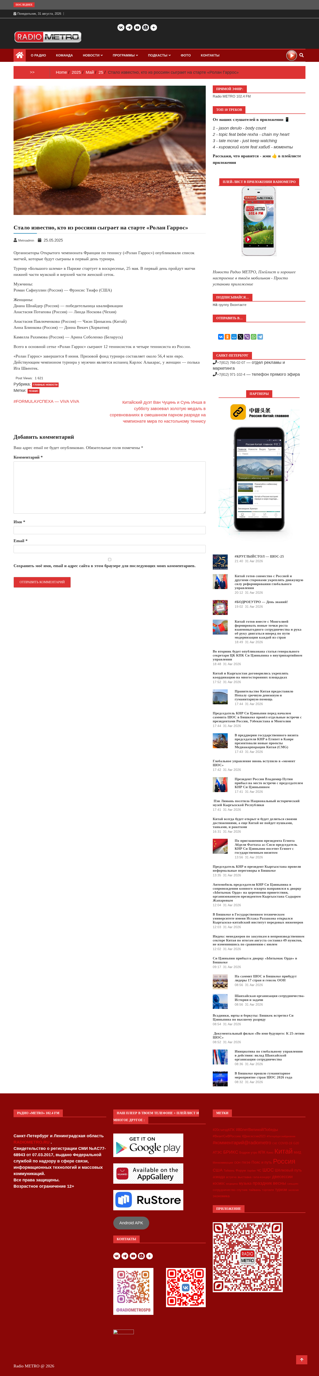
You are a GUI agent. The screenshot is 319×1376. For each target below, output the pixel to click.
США (218, 1170)
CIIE (274, 1143)
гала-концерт (262, 1177)
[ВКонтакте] (221, 337)
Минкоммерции (223, 1162)
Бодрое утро (248, 1152)
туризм (281, 1189)
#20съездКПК (224, 1130)
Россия (284, 1161)
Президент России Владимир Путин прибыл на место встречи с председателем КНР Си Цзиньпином (269, 783)
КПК (261, 1152)
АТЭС (217, 1152)
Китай (283, 1151)
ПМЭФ (246, 1162)
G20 (296, 1143)
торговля (268, 1190)
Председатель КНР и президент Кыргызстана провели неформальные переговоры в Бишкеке (257, 868)
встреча (231, 1177)
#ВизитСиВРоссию (227, 1136)
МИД (297, 1152)
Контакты (210, 55)
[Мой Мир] (234, 337)
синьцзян (292, 1183)
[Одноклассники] (227, 337)
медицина (232, 1183)
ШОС (268, 1169)
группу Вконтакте (232, 305)
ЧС (259, 1170)
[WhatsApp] (253, 337)
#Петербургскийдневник (281, 1136)
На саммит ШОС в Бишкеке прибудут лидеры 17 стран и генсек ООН (266, 978)
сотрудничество (224, 1190)
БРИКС (230, 1152)
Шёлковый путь (288, 1170)
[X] (240, 337)
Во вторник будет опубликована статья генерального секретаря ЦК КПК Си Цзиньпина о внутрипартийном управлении (257, 655)
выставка (245, 1177)
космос (219, 1183)
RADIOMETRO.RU (32, 1142)
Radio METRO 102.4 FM (232, 96)
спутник (242, 1190)
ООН (237, 1162)
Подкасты (157, 55)
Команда (64, 55)
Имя (19, 522)
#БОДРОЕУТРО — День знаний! (261, 602)
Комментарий (28, 457)
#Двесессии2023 (254, 1136)
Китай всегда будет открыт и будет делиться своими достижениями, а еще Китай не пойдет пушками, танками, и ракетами (255, 823)
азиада (219, 1177)
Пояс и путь (262, 1162)
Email (21, 540)
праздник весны (269, 1183)
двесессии (282, 1176)
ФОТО (186, 55)
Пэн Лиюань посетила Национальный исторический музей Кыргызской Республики (256, 803)
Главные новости (45, 384)
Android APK (131, 1223)
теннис (33, 391)
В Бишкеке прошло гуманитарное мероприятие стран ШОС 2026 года (263, 1075)
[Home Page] (20, 56)
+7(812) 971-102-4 (231, 374)
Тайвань (229, 1170)
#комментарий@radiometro (242, 1142)
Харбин (251, 1170)
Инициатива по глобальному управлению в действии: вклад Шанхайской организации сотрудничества (269, 1055)
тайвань (255, 1190)
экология (293, 1190)
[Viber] (247, 337)
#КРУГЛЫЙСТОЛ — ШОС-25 (259, 556)
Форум (241, 1170)
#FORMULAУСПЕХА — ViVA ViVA (46, 401)
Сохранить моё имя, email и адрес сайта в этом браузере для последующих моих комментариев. (105, 565)
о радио (38, 55)
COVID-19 (285, 1143)
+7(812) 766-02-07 (231, 363)
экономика (221, 1196)
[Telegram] (260, 337)
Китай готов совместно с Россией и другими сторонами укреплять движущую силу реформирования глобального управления (269, 582)
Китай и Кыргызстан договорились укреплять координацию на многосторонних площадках (250, 675)
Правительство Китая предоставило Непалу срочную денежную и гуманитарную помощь (264, 695)
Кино (269, 1152)
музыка (245, 1183)
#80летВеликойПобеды (257, 1129)
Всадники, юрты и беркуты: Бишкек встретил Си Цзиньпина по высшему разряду (253, 1017)
